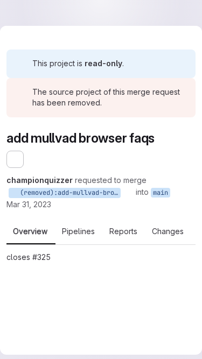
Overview (30, 231)
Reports (123, 231)
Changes (168, 231)
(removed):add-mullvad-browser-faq (68, 192)
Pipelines (78, 231)
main (160, 192)
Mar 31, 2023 (28, 204)
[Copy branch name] (128, 192)
